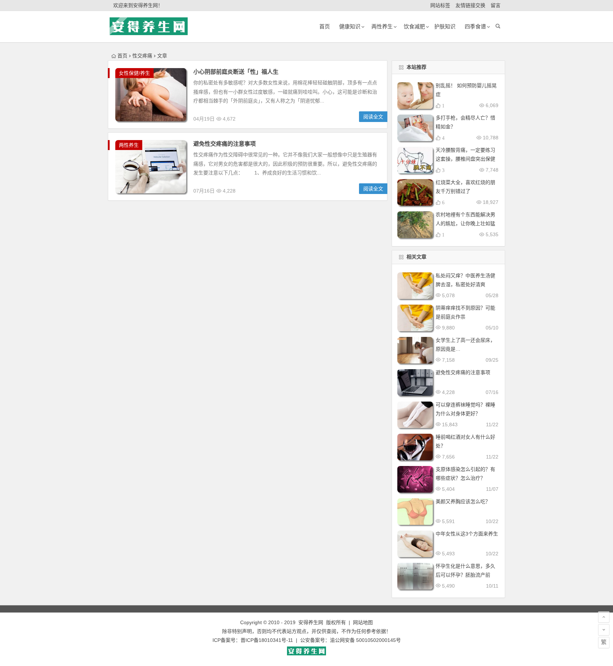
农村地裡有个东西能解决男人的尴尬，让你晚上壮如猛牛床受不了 (465, 223)
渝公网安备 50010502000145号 (365, 640)
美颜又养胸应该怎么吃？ (463, 501)
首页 (122, 56)
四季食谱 (475, 26)
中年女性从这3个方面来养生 (467, 534)
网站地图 (363, 622)
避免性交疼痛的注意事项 (224, 144)
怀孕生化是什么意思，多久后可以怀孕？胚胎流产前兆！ (465, 575)
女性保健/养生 (134, 73)
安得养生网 (310, 622)
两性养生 (129, 145)
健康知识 (349, 26)
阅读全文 (373, 117)
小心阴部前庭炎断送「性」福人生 (235, 72)
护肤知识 (444, 26)
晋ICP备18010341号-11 (267, 640)
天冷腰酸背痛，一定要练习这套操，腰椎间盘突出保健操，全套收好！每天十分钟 (465, 159)
